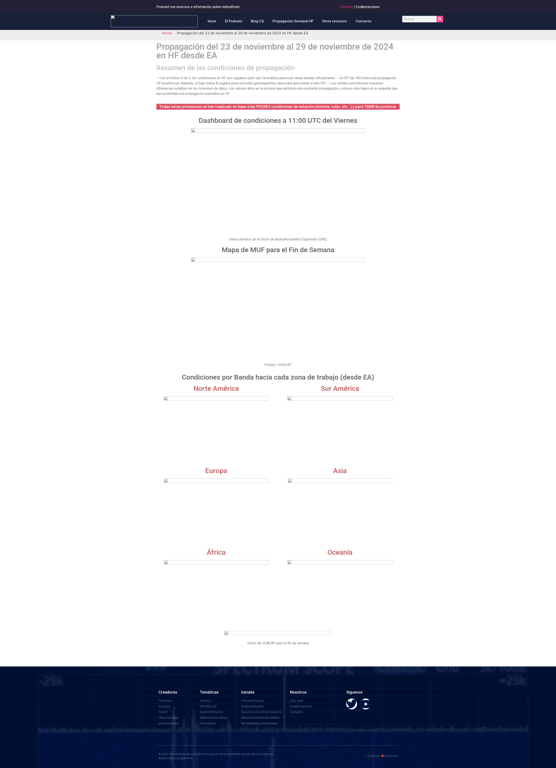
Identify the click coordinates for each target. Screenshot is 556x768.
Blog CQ (257, 21)
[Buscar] (440, 19)
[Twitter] (351, 704)
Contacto (346, 7)
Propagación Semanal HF (293, 21)
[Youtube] (365, 704)
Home (167, 33)
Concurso (363, 21)
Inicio (212, 21)
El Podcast (233, 21)
